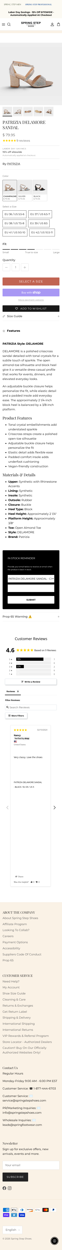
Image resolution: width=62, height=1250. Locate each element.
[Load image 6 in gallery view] (31, 74)
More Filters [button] (17, 715)
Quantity (9, 260)
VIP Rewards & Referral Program (26, 1036)
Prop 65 (8, 960)
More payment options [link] (31, 300)
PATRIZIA (13, 164)
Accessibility (11, 948)
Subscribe (15, 1176)
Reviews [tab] (11, 691)
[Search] (10, 24)
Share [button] (20, 876)
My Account (11, 987)
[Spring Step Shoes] (31, 24)
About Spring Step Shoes (20, 918)
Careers (8, 936)
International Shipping (19, 1023)
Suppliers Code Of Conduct (22, 954)
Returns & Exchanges (18, 1005)
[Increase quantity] (25, 267)
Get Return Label (15, 1011)
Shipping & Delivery (17, 1017)
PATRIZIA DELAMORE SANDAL (28, 782)
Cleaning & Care (14, 999)
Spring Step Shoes (21, 1238)
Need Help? (11, 981)
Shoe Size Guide (14, 993)
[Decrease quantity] (6, 267)
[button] (32, 882)
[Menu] (3, 24)
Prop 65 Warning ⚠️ (17, 616)
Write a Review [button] (32, 681)
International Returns (18, 1030)
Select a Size (9, 206)
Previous (7, 805)
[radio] (10, 190)
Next (54, 805)
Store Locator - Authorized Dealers (27, 1042)
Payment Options (15, 942)
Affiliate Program (15, 924)
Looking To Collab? (16, 930)
